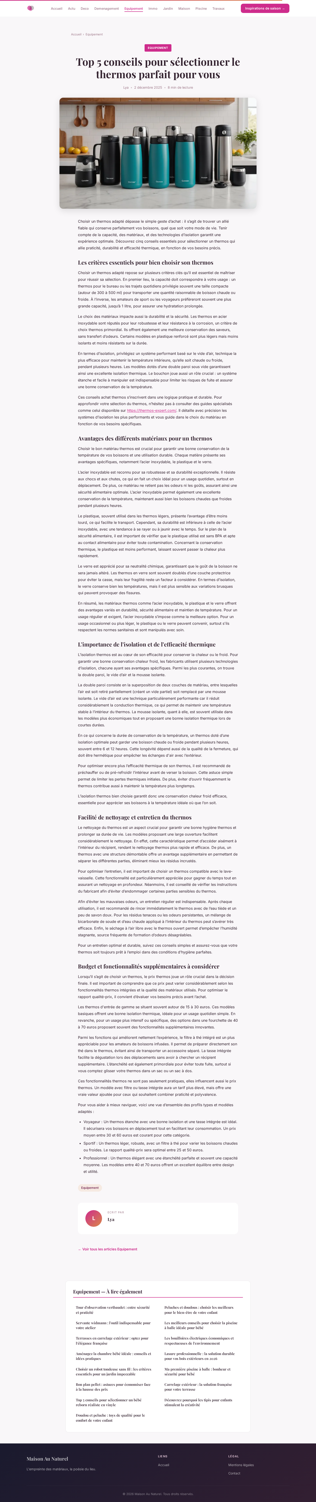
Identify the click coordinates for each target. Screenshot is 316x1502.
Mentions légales (241, 1465)
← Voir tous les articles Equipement (107, 1249)
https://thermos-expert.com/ (151, 410)
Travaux (218, 8)
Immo (153, 8)
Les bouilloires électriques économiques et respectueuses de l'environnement (199, 1340)
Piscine (201, 8)
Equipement (133, 8)
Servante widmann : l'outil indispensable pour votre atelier (113, 1325)
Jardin (168, 8)
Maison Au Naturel (47, 1458)
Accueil (56, 8)
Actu (71, 8)
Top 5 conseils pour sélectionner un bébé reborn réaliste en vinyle (109, 1402)
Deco (85, 8)
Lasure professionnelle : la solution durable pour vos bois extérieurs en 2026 (199, 1356)
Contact (234, 1473)
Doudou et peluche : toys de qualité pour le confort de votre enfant (110, 1417)
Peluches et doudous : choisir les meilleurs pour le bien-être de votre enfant (198, 1310)
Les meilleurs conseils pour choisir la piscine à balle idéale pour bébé (201, 1325)
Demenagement (106, 8)
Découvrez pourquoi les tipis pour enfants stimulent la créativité (198, 1402)
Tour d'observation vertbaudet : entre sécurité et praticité (113, 1310)
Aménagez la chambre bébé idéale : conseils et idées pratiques (113, 1356)
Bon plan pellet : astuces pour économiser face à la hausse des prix (113, 1387)
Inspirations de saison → (265, 8)
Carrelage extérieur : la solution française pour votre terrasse (198, 1387)
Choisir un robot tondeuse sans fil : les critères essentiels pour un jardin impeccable (113, 1371)
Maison (184, 8)
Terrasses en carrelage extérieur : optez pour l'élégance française (112, 1340)
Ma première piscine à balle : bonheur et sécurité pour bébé (197, 1371)
